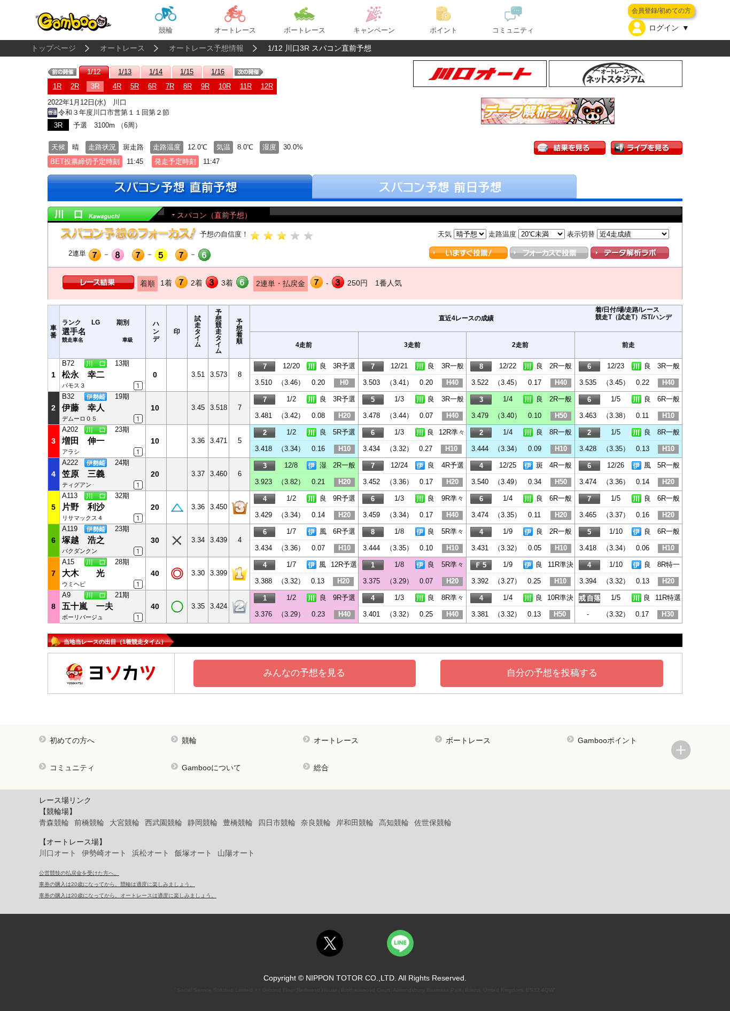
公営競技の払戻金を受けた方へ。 (79, 873)
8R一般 (560, 432)
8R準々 (452, 598)
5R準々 (452, 531)
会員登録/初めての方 (661, 10)
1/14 (155, 72)
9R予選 (344, 498)
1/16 (217, 72)
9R (205, 86)
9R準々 (452, 498)
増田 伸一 (83, 440)
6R (152, 86)
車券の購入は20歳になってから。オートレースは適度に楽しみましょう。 (127, 895)
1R (57, 86)
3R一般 (452, 366)
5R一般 (668, 465)
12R (267, 86)
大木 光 (83, 573)
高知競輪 (394, 822)
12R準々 (452, 432)
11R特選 (668, 598)
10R (225, 86)
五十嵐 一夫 (87, 606)
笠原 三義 (83, 473)
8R (187, 86)
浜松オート (150, 853)
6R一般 (668, 399)
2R (75, 86)
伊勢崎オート (104, 853)
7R (170, 86)
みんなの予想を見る (304, 673)
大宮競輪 (124, 822)
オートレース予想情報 (206, 48)
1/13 (124, 72)
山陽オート (236, 853)
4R (117, 86)
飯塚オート (193, 853)
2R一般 (560, 366)
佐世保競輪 (433, 822)
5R (134, 86)
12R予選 (344, 564)
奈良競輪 (316, 822)
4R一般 (560, 465)
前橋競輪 (89, 822)
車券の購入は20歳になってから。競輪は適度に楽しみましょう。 (117, 884)
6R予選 (344, 531)
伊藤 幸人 (83, 407)
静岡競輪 (203, 822)
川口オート (57, 853)
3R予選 (344, 366)
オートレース (122, 48)
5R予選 (344, 432)
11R (246, 86)
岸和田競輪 (355, 822)
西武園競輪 (163, 822)
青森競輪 (54, 822)
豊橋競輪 (238, 822)
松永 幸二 (83, 374)
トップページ (53, 48)
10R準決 (560, 598)
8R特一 (668, 564)
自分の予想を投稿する (552, 673)
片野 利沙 (83, 506)
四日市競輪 (277, 822)
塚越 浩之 (83, 539)
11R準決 (560, 564)
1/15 (186, 72)
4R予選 (452, 465)
